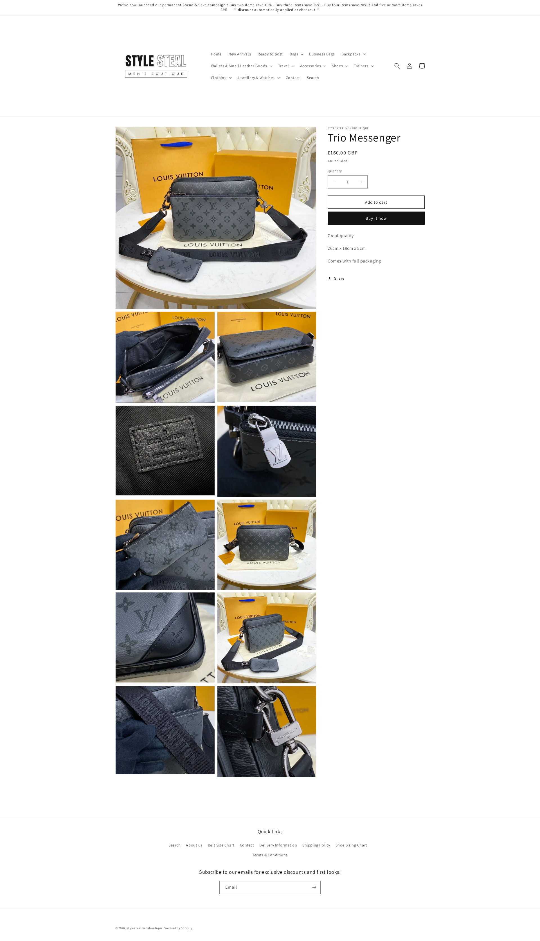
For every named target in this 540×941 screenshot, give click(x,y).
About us (194, 845)
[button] (296, 54)
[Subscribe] (314, 887)
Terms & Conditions (270, 854)
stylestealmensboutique (145, 928)
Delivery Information (278, 845)
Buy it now (376, 218)
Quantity (335, 171)
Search (174, 845)
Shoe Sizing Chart (351, 845)
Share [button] (339, 278)
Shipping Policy (316, 845)
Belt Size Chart (221, 845)
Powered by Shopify (177, 928)
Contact (247, 845)
